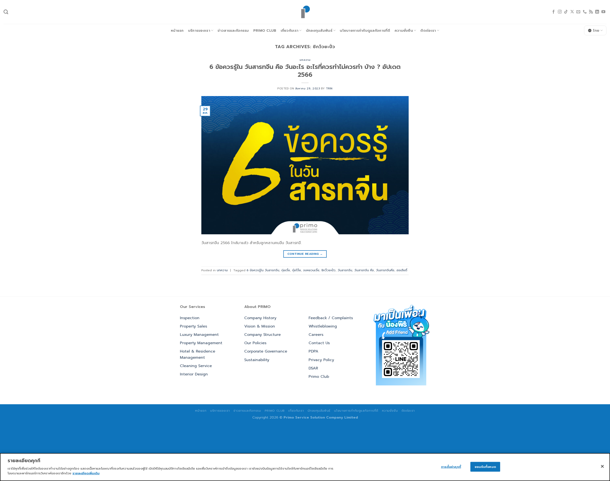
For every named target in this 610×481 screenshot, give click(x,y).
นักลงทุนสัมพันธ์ (319, 30)
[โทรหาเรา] (585, 12)
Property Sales (193, 326)
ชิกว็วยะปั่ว (328, 270)
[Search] (6, 12)
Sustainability (256, 360)
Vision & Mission (259, 326)
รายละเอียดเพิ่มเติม (86, 473)
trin (329, 89)
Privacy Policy (321, 360)
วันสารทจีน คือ (364, 270)
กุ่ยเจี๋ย (285, 270)
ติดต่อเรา (428, 30)
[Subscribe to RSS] (591, 12)
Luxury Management (199, 335)
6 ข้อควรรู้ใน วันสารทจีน (263, 270)
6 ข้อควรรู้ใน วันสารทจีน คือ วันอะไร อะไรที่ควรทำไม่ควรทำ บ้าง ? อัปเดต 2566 (305, 70)
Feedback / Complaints (331, 318)
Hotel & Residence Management (197, 354)
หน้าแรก (177, 30)
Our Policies (255, 343)
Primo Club (264, 30)
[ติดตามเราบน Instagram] (560, 12)
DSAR (313, 368)
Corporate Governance (265, 351)
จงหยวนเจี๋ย (311, 270)
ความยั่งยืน (404, 30)
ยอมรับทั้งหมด (485, 466)
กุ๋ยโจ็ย (296, 270)
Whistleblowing (323, 326)
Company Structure (262, 335)
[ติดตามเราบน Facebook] (553, 12)
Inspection (189, 318)
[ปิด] (602, 466)
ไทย (596, 30)
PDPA (313, 351)
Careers (316, 335)
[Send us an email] (578, 12)
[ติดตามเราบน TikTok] (566, 12)
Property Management (201, 343)
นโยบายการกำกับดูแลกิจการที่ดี (365, 30)
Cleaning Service (196, 366)
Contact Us (319, 343)
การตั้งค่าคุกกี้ (451, 466)
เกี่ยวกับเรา (290, 30)
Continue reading (305, 254)
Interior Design (194, 374)
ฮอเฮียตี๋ (401, 270)
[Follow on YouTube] (603, 12)
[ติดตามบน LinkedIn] (597, 12)
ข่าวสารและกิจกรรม (233, 30)
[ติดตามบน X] (572, 12)
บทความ (305, 60)
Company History (260, 318)
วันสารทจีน (345, 270)
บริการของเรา (199, 30)
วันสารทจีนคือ (385, 270)
